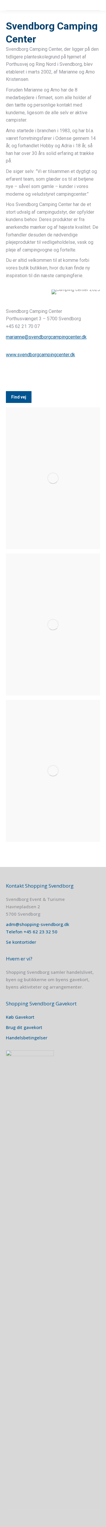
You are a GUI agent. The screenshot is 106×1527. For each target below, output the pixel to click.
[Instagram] (27, 375)
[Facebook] (12, 375)
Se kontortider (21, 942)
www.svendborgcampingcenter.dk (40, 354)
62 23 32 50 (45, 932)
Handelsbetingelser (26, 1038)
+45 (28, 932)
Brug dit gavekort (24, 1027)
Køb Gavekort (20, 1017)
